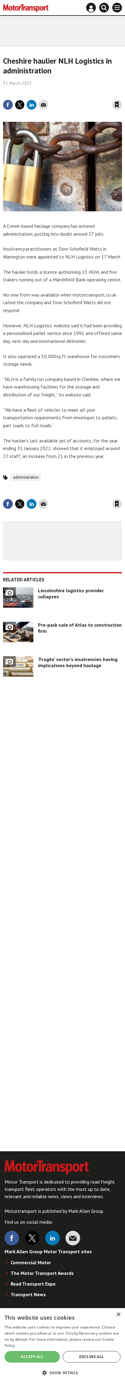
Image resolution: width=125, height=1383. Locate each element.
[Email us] (73, 1238)
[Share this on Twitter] (20, 105)
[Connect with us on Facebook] (12, 1238)
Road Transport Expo (33, 1284)
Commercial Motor (31, 1262)
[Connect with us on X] (32, 1238)
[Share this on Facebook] (8, 105)
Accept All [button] (32, 1356)
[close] (121, 92)
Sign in (45, 92)
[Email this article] (43, 105)
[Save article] (117, 105)
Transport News (28, 1294)
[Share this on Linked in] (31, 105)
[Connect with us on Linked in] (52, 1238)
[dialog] (62, 1345)
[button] (62, 1372)
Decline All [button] (91, 1356)
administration (26, 477)
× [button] (118, 1314)
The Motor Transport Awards (42, 1273)
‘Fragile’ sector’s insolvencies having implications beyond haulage (77, 662)
